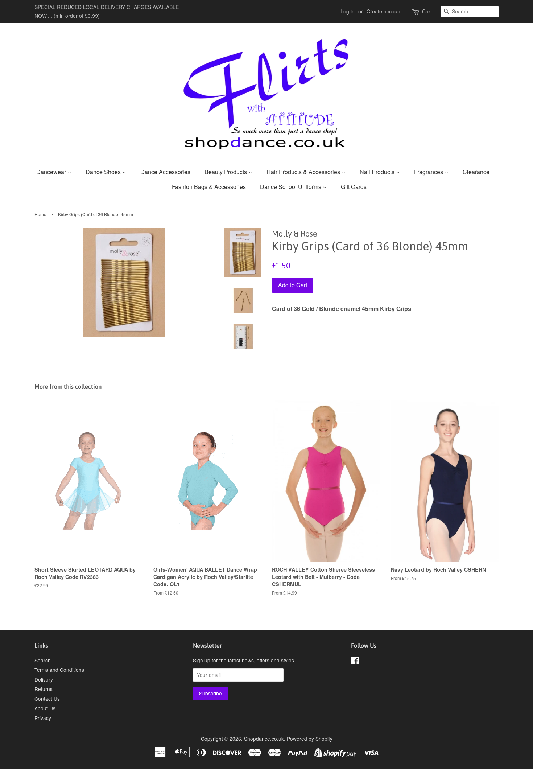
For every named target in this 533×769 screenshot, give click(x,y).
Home (40, 214)
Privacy (42, 717)
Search (42, 660)
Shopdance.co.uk (264, 738)
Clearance (476, 172)
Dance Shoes (104, 172)
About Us (44, 708)
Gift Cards (354, 186)
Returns (43, 688)
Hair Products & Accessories (304, 172)
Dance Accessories (165, 172)
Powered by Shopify (309, 738)
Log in (347, 11)
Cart (427, 11)
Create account (384, 11)
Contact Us (47, 698)
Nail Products (378, 172)
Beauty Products (226, 172)
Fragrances (429, 172)
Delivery (43, 679)
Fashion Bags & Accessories (209, 186)
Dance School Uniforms (291, 186)
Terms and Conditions (59, 669)
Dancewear (51, 172)
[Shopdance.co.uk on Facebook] (355, 661)
